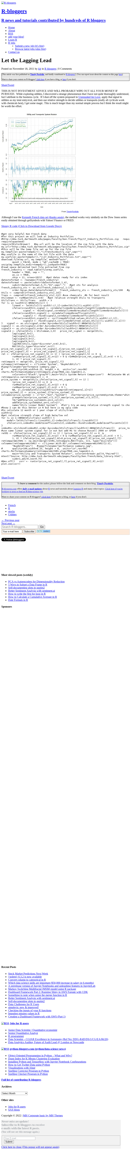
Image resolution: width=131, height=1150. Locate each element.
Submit (8, 1141)
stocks (11, 511)
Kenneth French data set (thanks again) (43, 217)
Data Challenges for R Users (23, 1004)
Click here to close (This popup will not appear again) (30, 1147)
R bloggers (50, 68)
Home (11, 27)
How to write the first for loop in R (27, 593)
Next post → (8, 523)
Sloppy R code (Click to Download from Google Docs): (31, 226)
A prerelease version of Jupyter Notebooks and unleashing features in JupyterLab (51, 985)
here (120, 74)
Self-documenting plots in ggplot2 (26, 587)
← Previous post (10, 520)
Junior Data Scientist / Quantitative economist (32, 1030)
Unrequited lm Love (89, 97)
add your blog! (16, 36)
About (11, 30)
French (12, 505)
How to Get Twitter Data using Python (29, 1064)
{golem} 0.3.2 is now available (25, 976)
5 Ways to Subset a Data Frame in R (27, 584)
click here (40, 79)
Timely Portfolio (37, 74)
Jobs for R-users (19, 1023)
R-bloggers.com (9, 488)
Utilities (12, 514)
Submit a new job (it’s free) (29, 45)
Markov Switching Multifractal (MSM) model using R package (42, 989)
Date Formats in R (18, 600)
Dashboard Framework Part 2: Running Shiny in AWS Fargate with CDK (48, 992)
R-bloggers (70, 74)
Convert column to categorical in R (27, 979)
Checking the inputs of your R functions (29, 1010)
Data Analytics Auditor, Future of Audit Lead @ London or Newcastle (46, 1042)
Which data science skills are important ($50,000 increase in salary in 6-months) (51, 982)
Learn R (12, 39)
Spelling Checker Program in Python (28, 1074)
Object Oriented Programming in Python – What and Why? (40, 1055)
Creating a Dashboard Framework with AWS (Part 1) (37, 1016)
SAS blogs (14, 1109)
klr (39, 68)
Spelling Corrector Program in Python (28, 1070)
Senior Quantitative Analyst (23, 1033)
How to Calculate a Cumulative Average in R (32, 596)
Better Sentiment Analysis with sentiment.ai (31, 590)
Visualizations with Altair (21, 1067)
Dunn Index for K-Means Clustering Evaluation (34, 1058)
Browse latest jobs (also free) (30, 49)
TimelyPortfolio (73, 212)
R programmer (16, 1036)
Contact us (14, 52)
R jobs (11, 42)
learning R (78, 488)
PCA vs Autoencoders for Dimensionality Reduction (36, 581)
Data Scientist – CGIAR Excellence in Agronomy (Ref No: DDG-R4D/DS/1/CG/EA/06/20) (58, 1039)
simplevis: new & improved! (23, 1007)
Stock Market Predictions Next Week (28, 973)
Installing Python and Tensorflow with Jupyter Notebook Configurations (47, 1061)
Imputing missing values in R (24, 1013)
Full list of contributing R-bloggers (21, 1079)
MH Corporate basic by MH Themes (43, 1115)
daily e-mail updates (32, 488)
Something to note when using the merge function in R (37, 995)
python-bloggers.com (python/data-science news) (38, 1048)
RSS (10, 33)
